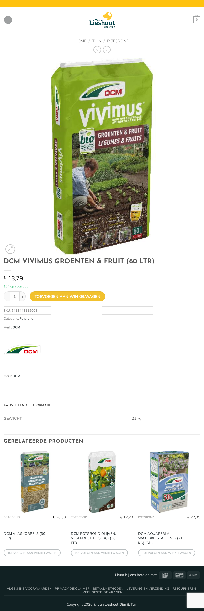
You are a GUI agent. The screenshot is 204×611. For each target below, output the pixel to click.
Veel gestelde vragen (102, 592)
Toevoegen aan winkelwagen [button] (32, 553)
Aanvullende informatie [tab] (27, 405)
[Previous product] (107, 49)
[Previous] (4, 508)
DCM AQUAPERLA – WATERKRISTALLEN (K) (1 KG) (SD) (160, 538)
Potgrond (118, 40)
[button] (8, 20)
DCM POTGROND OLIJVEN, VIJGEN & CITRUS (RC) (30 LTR (93, 538)
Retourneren (184, 588)
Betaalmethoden (108, 588)
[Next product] (97, 49)
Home (80, 40)
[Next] (200, 508)
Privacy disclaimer (72, 588)
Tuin (97, 40)
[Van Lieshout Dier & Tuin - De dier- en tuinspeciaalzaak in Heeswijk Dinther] (102, 20)
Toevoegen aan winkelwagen (68, 296)
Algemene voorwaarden (29, 588)
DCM (16, 327)
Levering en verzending (148, 588)
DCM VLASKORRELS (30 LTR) (24, 536)
